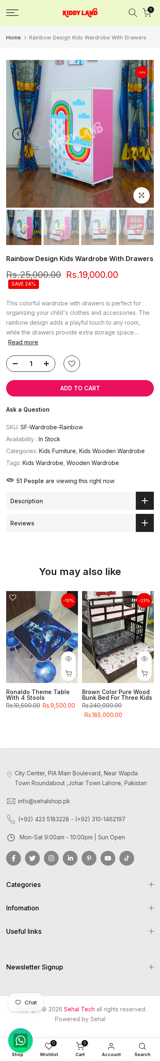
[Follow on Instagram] (51, 858)
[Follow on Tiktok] (126, 858)
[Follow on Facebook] (13, 858)
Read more (23, 342)
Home (13, 37)
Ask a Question (28, 409)
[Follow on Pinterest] (89, 858)
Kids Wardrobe (43, 462)
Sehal (97, 1018)
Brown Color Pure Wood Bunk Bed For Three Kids (117, 694)
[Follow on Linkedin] (70, 858)
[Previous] (18, 134)
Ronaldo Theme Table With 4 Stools (38, 694)
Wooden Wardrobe (92, 462)
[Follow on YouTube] (108, 858)
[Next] (141, 134)
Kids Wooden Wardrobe (112, 450)
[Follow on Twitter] (32, 858)
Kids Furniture (57, 450)
